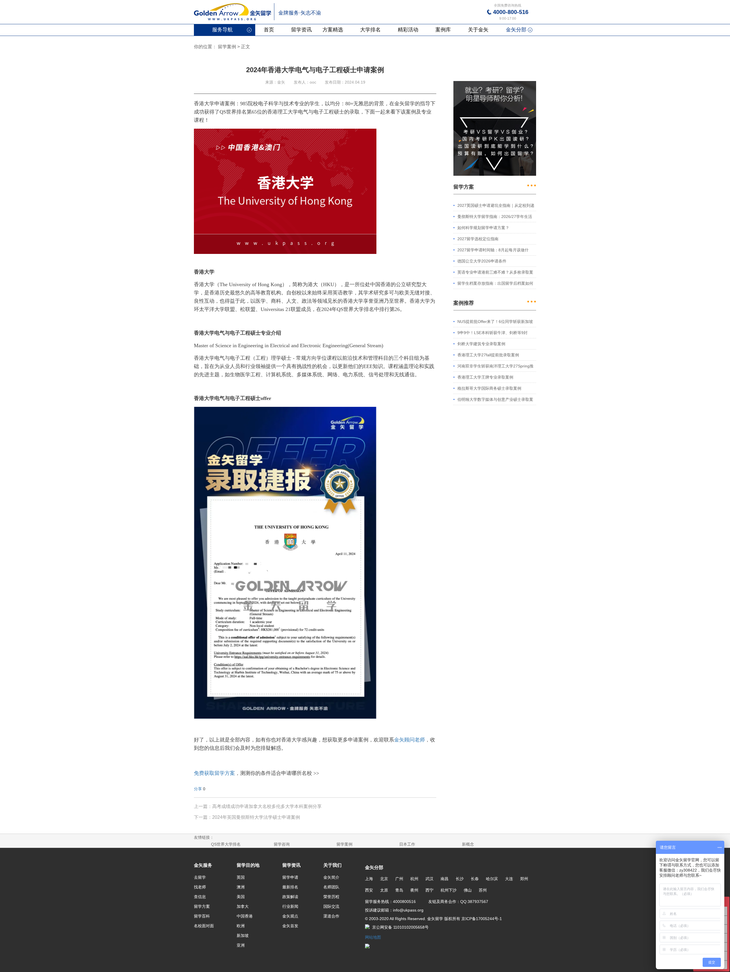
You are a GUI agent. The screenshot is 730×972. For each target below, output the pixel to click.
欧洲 (241, 925)
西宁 (429, 890)
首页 (269, 30)
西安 (369, 890)
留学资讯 (301, 30)
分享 (198, 789)
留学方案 (202, 906)
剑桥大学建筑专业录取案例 (481, 343)
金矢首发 (290, 925)
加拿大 (243, 906)
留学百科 (202, 916)
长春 (475, 878)
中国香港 (245, 916)
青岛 (399, 890)
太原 (384, 890)
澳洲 (241, 887)
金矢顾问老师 (409, 740)
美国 (241, 896)
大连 (509, 878)
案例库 (443, 30)
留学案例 (227, 46)
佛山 (468, 890)
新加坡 (243, 935)
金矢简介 (331, 877)
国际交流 (331, 906)
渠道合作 (331, 916)
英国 (241, 877)
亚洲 (241, 945)
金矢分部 (516, 30)
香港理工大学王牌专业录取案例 (485, 377)
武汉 (429, 878)
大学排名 (370, 30)
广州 (399, 878)
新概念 (468, 844)
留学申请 (290, 877)
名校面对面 (204, 925)
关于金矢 (478, 30)
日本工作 (407, 844)
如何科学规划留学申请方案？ (483, 227)
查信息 (200, 896)
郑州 (524, 878)
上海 (369, 878)
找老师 (200, 887)
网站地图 (373, 937)
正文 (245, 46)
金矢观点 (290, 916)
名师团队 (331, 887)
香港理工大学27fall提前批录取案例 (488, 355)
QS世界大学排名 (226, 844)
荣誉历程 (331, 896)
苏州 (483, 890)
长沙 (460, 878)
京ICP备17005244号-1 (481, 918)
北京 (384, 878)
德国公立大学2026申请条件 (481, 261)
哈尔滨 (492, 878)
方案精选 (333, 30)
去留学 (200, 877)
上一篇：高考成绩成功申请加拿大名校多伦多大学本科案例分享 (258, 806)
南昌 (445, 878)
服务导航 (222, 30)
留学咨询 (282, 844)
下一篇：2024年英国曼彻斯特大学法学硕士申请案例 (247, 817)
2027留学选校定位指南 (477, 239)
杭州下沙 (449, 890)
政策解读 (290, 896)
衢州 (414, 890)
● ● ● (531, 185)
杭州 (414, 878)
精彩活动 (408, 30)
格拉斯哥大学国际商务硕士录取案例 (489, 388)
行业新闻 (290, 906)
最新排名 (290, 887)
